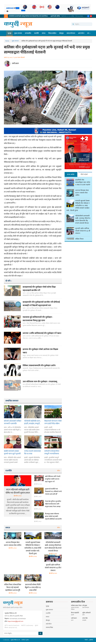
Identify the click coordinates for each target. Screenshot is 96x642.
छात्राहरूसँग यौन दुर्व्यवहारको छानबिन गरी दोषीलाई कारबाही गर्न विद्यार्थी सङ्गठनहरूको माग (41, 303)
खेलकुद (61, 33)
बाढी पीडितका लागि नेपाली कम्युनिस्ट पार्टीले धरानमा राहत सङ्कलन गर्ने (52, 479)
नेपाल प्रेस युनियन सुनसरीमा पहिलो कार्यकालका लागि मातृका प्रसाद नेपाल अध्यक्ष (53, 504)
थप (88, 33)
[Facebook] (88, 16)
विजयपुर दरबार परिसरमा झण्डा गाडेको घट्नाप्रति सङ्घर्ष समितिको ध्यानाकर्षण (53, 516)
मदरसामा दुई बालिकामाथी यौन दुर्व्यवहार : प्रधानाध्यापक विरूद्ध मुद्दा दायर (38, 318)
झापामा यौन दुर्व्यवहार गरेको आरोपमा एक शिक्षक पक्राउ (40, 351)
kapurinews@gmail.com (15, 621)
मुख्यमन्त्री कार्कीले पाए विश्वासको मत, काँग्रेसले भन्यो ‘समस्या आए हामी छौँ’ (53, 491)
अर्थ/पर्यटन (81, 33)
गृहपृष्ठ (9, 33)
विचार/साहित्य (52, 33)
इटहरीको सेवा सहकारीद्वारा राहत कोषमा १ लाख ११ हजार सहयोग (83, 182)
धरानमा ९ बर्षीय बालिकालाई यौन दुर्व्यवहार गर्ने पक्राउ (42, 333)
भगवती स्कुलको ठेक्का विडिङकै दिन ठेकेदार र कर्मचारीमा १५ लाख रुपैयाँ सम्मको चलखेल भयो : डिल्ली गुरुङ (32, 548)
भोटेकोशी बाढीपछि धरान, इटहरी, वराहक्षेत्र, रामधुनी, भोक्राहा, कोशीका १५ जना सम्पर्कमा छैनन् (32, 422)
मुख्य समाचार (18, 33)
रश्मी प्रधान (15, 63)
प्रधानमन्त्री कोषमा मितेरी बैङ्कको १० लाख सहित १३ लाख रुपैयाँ (33, 587)
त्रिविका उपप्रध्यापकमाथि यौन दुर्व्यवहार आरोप (39, 365)
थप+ (58, 470)
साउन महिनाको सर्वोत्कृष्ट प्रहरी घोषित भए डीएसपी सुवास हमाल (18, 491)
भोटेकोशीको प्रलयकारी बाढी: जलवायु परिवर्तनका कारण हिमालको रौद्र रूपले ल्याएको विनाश (53, 546)
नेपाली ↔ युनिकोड (89, 640)
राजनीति (36, 33)
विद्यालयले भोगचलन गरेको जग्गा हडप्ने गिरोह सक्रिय (53, 422)
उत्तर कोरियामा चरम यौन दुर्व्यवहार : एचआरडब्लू (40, 381)
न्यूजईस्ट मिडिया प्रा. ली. (15, 640)
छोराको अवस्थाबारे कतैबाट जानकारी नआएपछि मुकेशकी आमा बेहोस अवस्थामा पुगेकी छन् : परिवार (12, 422)
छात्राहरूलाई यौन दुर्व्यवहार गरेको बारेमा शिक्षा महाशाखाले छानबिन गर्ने (39, 288)
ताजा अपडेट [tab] (70, 174)
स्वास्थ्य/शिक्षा (49, 627)
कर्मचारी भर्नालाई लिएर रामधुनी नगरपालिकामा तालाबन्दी (51, 452)
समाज (43, 33)
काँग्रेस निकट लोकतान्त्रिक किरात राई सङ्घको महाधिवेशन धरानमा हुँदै (12, 587)
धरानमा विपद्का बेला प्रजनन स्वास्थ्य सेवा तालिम (12, 544)
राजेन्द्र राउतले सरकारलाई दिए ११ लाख (32, 452)
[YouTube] (91, 16)
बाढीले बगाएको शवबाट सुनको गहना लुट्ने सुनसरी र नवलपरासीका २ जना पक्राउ (12, 452)
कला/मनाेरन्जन (71, 33)
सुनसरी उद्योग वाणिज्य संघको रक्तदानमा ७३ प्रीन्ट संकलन (46, 16)
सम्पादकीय (28, 33)
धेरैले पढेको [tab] (84, 174)
